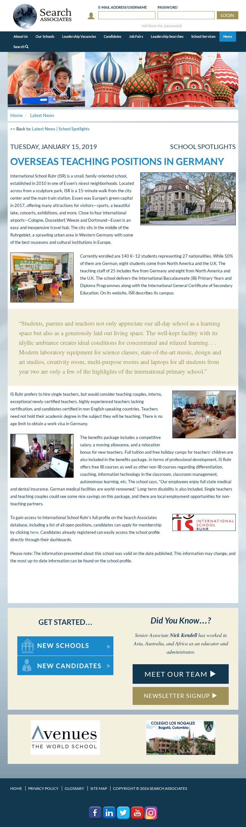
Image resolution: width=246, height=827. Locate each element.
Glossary (74, 788)
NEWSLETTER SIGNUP (177, 695)
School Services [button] (203, 36)
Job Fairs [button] (136, 36)
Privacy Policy (43, 788)
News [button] (227, 36)
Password (167, 7)
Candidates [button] (112, 36)
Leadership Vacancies (79, 36)
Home (16, 788)
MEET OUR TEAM (176, 674)
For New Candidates (37, 659)
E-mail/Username (122, 7)
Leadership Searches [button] (167, 36)
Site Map (98, 788)
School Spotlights (74, 128)
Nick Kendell (183, 635)
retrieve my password (162, 25)
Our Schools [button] (45, 36)
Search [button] (19, 47)
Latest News (43, 128)
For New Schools (34, 639)
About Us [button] (20, 36)
